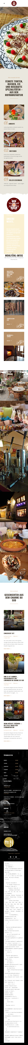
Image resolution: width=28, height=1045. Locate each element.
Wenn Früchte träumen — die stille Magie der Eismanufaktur (13, 725)
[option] (14, 289)
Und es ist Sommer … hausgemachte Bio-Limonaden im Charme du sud (14, 678)
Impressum (17, 853)
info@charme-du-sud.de (9, 813)
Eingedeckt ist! (9, 633)
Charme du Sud (8, 636)
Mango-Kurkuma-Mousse (9, 803)
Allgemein (15, 636)
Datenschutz (11, 853)
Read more (7, 648)
